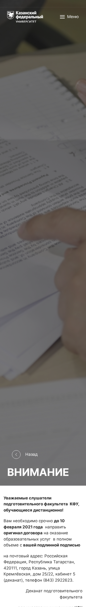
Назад (31, 454)
